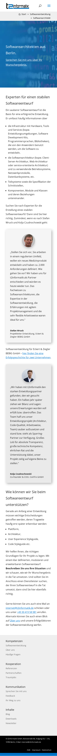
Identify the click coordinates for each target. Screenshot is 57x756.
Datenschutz (46, 750)
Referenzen (11, 668)
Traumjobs (11, 677)
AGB (28, 750)
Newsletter (11, 723)
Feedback (10, 695)
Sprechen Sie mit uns (16, 691)
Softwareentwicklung (16, 645)
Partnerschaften (13, 673)
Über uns (10, 649)
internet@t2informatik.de (31, 742)
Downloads (11, 718)
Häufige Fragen (13, 654)
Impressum (36, 750)
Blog (8, 714)
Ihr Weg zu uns (13, 700)
